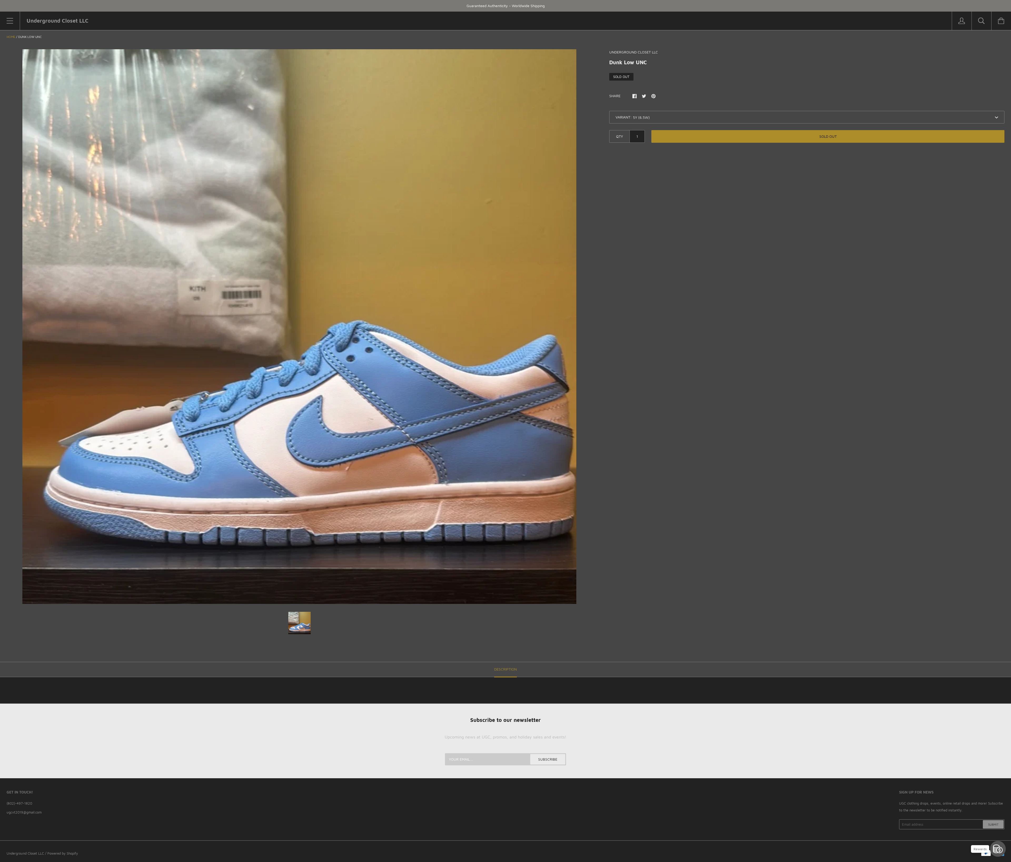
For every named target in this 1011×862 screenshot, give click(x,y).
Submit (993, 824)
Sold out (828, 136)
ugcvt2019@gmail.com (24, 812)
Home (11, 37)
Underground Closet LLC (25, 853)
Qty (619, 136)
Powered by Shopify (62, 853)
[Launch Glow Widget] (998, 849)
